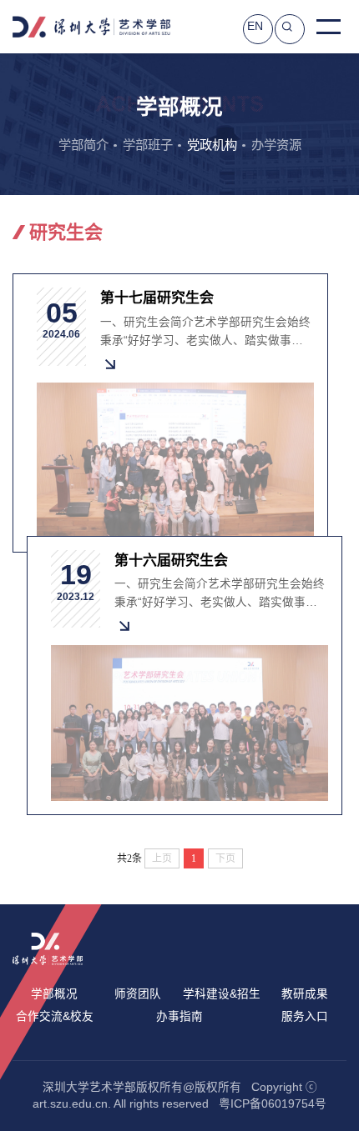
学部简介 (83, 145)
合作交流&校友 (55, 1016)
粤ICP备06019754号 (272, 1104)
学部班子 (148, 145)
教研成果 (304, 994)
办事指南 (179, 1016)
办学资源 (276, 145)
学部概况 (54, 994)
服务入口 (304, 1016)
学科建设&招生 (221, 994)
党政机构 (212, 145)
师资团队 (137, 994)
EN (255, 26)
